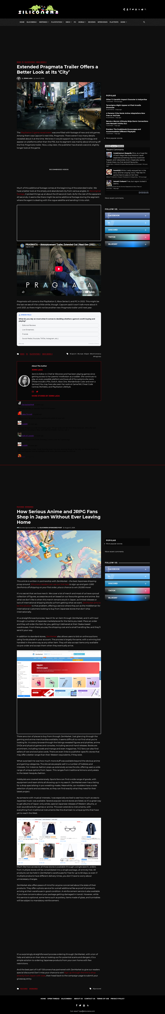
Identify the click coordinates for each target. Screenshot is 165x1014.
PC (75, 22)
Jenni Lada (28, 78)
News (19, 62)
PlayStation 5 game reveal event (36, 132)
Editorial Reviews (29, 325)
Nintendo (43, 22)
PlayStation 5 (30, 62)
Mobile (81, 22)
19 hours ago (143, 177)
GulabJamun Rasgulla (122, 153)
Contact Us (89, 999)
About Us (78, 999)
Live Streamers (28, 330)
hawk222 (117, 170)
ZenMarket (51, 636)
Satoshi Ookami (119, 181)
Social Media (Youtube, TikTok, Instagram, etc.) (40, 339)
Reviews (91, 22)
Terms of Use (103, 999)
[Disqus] (59, 429)
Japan (87, 354)
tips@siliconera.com (87, 1011)
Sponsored (29, 507)
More (123, 22)
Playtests (114, 22)
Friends (25, 334)
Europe (80, 354)
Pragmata (97, 356)
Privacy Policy (117, 999)
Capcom (74, 354)
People (108, 146)
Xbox (68, 22)
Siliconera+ (32, 22)
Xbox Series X (41, 62)
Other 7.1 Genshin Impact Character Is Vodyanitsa (126, 99)
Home (22, 22)
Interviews (102, 22)
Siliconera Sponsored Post (51, 527)
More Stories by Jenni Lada (46, 396)
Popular (120, 146)
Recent (114, 146)
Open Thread (53, 999)
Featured (20, 507)
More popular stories (114, 138)
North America (96, 354)
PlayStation (56, 22)
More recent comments (114, 198)
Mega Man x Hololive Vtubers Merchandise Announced (124, 164)
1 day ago (116, 188)
